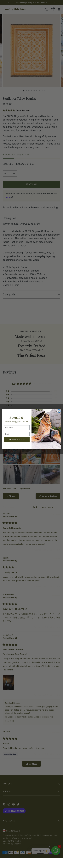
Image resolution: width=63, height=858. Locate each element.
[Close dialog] (59, 411)
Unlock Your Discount (16, 440)
